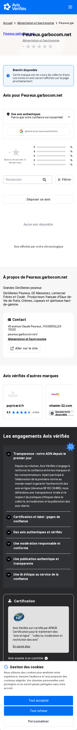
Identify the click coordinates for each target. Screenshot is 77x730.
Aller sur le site (26, 348)
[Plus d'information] (46, 658)
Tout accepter (38, 700)
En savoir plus (21, 646)
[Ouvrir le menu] (70, 7)
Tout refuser (38, 711)
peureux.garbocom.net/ (23, 334)
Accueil (7, 23)
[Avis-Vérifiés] (15, 7)
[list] (38, 402)
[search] (44, 180)
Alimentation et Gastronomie (35, 23)
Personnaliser (38, 721)
